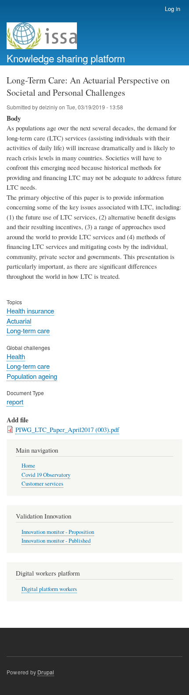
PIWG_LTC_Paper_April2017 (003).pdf (67, 429)
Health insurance (30, 310)
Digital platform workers (49, 589)
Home (28, 465)
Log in (172, 8)
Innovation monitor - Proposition (58, 532)
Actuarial (19, 320)
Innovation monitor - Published (56, 540)
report (15, 401)
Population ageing (32, 376)
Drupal (45, 672)
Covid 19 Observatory (46, 475)
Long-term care (28, 330)
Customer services (42, 483)
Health (16, 356)
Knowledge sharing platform (66, 58)
